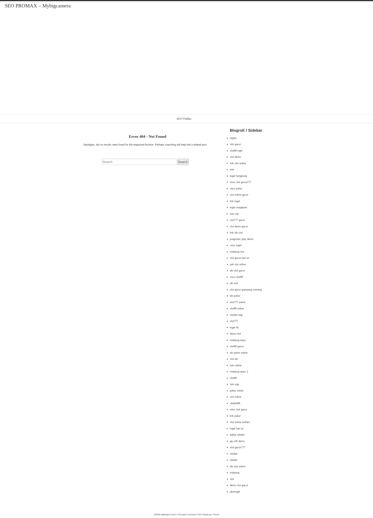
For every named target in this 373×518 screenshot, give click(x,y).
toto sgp (234, 384)
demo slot (235, 333)
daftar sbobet (237, 434)
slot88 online (237, 308)
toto (232, 169)
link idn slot (236, 232)
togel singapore (238, 207)
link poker (235, 415)
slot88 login (236, 150)
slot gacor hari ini (239, 257)
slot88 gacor (237, 346)
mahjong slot (237, 251)
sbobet (233, 453)
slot (232, 479)
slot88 (233, 378)
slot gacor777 (237, 447)
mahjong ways (238, 340)
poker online (236, 390)
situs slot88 (236, 277)
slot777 (234, 321)
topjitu (233, 138)
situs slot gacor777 (240, 182)
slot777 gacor (237, 220)
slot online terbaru (240, 422)
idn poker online (239, 352)
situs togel (235, 245)
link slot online (238, 163)
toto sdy (234, 213)
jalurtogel (235, 491)
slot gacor (235, 144)
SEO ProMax (184, 118)
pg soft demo (237, 441)
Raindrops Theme (210, 514)
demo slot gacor (239, 485)
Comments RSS (193, 514)
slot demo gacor (239, 226)
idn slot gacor (237, 270)
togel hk (234, 327)
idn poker (235, 295)
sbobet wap (236, 314)
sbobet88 (235, 403)
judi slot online (238, 264)
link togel (235, 201)
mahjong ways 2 (239, 371)
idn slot (234, 283)
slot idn (234, 359)
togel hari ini (236, 428)
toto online (235, 365)
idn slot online (237, 466)
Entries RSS (176, 514)
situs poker (236, 188)
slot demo (235, 156)
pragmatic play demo (241, 239)
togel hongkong (238, 175)
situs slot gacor (238, 409)
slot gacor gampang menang (246, 289)
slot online (235, 396)
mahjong (234, 472)
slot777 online (237, 302)
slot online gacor (239, 194)
